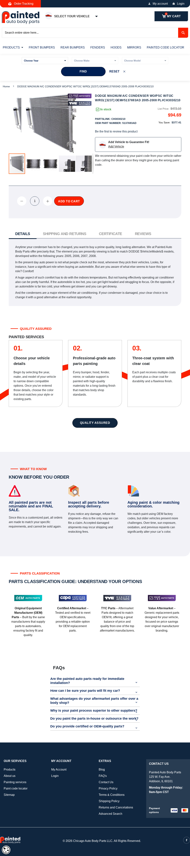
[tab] (23, 234)
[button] (33, 163)
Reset (114, 71)
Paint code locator (15, 788)
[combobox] (95, 33)
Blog (102, 769)
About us (9, 775)
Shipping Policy (109, 801)
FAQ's (103, 775)
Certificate (110, 234)
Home (6, 86)
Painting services (15, 782)
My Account (58, 769)
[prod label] (79, 103)
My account (160, 3)
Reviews (143, 234)
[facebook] (186, 840)
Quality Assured (95, 422)
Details (22, 234)
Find (83, 71)
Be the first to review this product (116, 131)
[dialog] (6, 850)
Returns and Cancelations (116, 807)
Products (9, 769)
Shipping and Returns (64, 234)
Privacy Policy (108, 788)
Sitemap (9, 794)
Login (180, 3)
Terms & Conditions (112, 794)
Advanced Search (110, 813)
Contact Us (106, 782)
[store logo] (20, 17)
